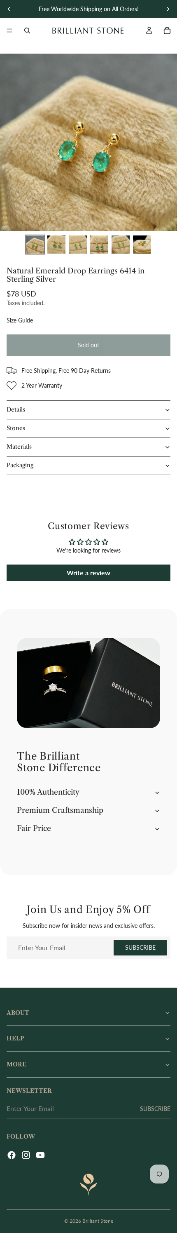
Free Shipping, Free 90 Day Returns (66, 370)
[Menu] (9, 30)
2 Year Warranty (41, 385)
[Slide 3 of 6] (78, 244)
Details (16, 409)
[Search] (27, 30)
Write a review (88, 572)
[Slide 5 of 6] (121, 244)
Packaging (20, 465)
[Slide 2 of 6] (56, 244)
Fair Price (34, 828)
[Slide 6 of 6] (142, 244)
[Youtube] (40, 1155)
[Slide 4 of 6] (99, 244)
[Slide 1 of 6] (35, 244)
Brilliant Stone (97, 1221)
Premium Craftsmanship (60, 810)
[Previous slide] (9, 9)
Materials (19, 446)
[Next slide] (168, 9)
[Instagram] (26, 1155)
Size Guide (20, 320)
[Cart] (167, 30)
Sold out (88, 344)
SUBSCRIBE (140, 947)
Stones (16, 428)
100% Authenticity (48, 792)
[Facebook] (11, 1155)
